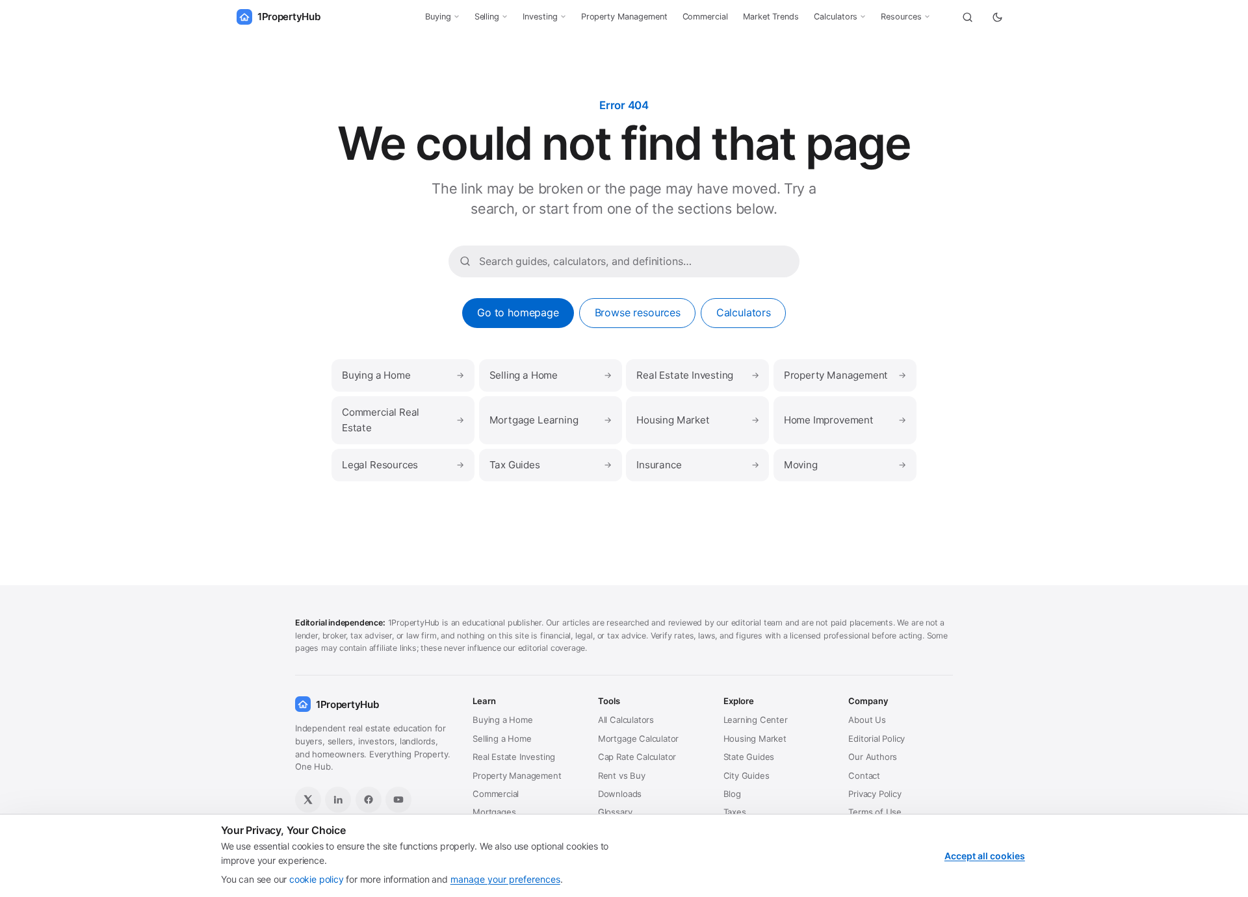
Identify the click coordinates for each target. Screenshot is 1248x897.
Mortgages (494, 812)
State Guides (749, 757)
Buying (438, 16)
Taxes (734, 812)
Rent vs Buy (621, 775)
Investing (540, 16)
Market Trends (771, 16)
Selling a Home (550, 375)
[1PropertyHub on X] (308, 800)
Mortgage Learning (550, 420)
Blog (732, 794)
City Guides (746, 775)
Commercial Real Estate (403, 420)
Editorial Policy (876, 738)
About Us (867, 719)
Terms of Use (875, 812)
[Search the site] (967, 17)
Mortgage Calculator (638, 738)
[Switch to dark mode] (997, 17)
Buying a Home (403, 375)
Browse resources (638, 312)
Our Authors (872, 757)
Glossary (615, 812)
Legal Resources (403, 465)
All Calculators (626, 719)
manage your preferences (505, 879)
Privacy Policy (874, 794)
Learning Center (755, 719)
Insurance (697, 465)
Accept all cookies (984, 855)
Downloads (620, 794)
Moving (845, 465)
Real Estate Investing (697, 375)
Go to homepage (518, 312)
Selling (487, 16)
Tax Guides (550, 465)
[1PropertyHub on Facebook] (369, 800)
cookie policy (316, 879)
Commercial (705, 16)
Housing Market (697, 420)
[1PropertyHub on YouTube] (398, 800)
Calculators (835, 16)
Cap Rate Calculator (637, 757)
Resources (901, 16)
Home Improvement (845, 420)
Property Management (624, 16)
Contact (864, 775)
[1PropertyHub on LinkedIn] (338, 800)
